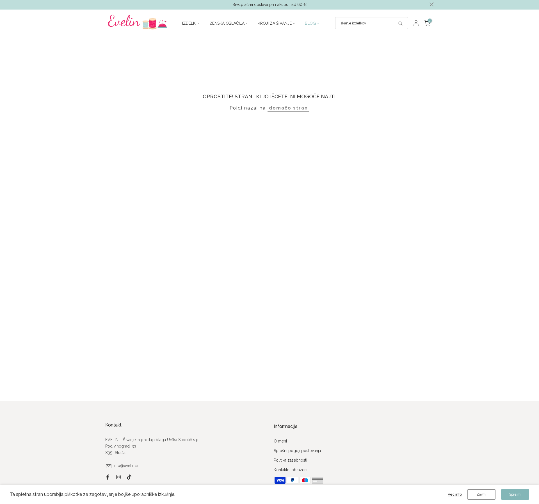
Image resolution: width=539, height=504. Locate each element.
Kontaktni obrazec (290, 469)
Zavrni (481, 494)
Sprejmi (515, 494)
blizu (107, 4)
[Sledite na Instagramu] (118, 477)
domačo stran (288, 108)
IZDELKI (189, 23)
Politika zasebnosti (290, 460)
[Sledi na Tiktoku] (129, 477)
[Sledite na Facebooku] (107, 477)
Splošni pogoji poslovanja (297, 450)
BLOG (310, 23)
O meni (280, 441)
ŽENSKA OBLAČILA (227, 23)
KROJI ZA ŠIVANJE (275, 23)
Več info (455, 494)
